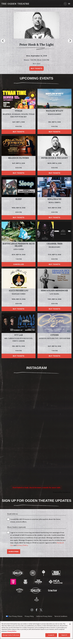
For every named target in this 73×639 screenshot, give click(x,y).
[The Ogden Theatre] (15, 3)
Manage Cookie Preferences (11, 635)
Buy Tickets (18, 132)
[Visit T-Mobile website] (13, 582)
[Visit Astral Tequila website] (36, 599)
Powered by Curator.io (62, 492)
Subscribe (14, 552)
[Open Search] (65, 3)
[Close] (70, 624)
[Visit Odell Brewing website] (43, 573)
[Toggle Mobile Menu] (69, 3)
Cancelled (18, 264)
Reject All (64, 635)
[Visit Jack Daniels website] (20, 590)
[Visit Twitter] (41, 610)
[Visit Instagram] (32, 610)
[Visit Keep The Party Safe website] (25, 582)
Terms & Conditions (60, 616)
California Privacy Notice (44, 616)
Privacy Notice (11, 631)
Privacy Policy (22, 545)
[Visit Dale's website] (18, 573)
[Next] (70, 41)
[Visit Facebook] (36, 610)
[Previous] (3, 41)
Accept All (51, 635)
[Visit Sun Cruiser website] (39, 582)
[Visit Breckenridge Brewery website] (33, 573)
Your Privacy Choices (15, 616)
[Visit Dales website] (36, 590)
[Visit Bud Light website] (56, 573)
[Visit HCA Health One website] (56, 582)
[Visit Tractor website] (52, 590)
